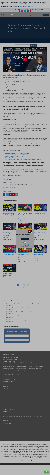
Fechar (29, 231)
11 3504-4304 (25, 238)
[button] (46, 472)
